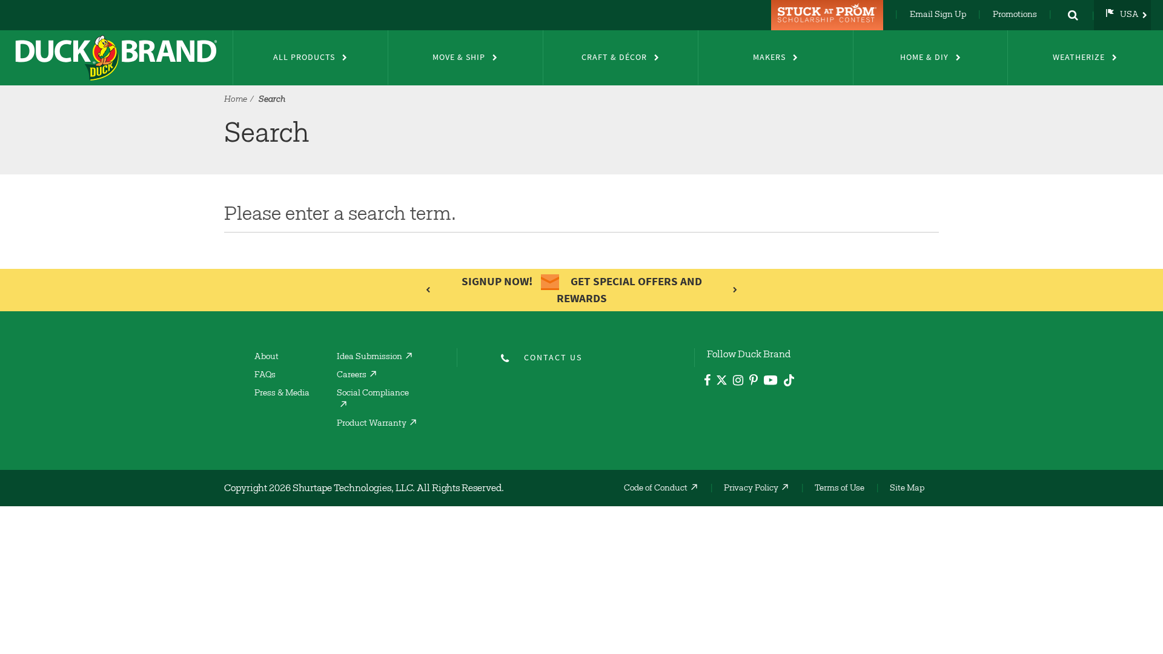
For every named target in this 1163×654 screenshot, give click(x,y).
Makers (769, 57)
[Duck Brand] (116, 57)
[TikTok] (789, 378)
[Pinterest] (753, 382)
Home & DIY (924, 57)
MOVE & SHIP (458, 57)
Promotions (1015, 15)
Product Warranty (371, 424)
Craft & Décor (614, 57)
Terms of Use (839, 488)
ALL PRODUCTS (304, 57)
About (266, 357)
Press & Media (282, 393)
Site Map (907, 488)
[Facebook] (707, 382)
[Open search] (1073, 15)
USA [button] (1129, 15)
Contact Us (553, 357)
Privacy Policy (751, 488)
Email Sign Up (938, 15)
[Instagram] (738, 382)
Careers (351, 375)
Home (235, 100)
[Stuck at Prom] (828, 15)
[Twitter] (722, 382)
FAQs (265, 375)
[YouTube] (771, 382)
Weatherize (1079, 57)
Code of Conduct (656, 488)
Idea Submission (369, 357)
